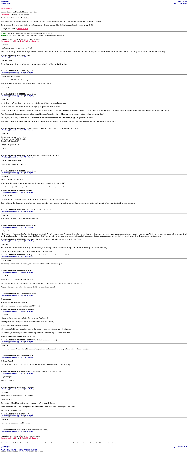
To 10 (22, 431)
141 (31, 41)
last (38, 41)
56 (1, 356)
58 (1, 387)
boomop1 (30, 270)
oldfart (29, 371)
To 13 (22, 342)
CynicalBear (31, 71)
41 (1, 55)
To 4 (21, 256)
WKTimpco (31, 155)
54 (1, 309)
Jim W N (30, 356)
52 (1, 270)
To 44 (22, 295)
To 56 (22, 416)
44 (1, 128)
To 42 (22, 173)
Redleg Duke (31, 255)
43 (1, 94)
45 (1, 155)
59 (1, 414)
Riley (28, 210)
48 (1, 210)
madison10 (30, 387)
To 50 (22, 311)
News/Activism (182, 1)
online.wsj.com (22, 29)
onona (29, 94)
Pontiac (29, 190)
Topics (176, 3)
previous (7, 41)
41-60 (21, 41)
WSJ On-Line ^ (5, 14)
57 (1, 371)
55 (1, 340)
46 (1, 171)
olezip (29, 55)
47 (1, 190)
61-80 (26, 41)
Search (9, 3)
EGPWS (30, 340)
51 (1, 255)
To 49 (22, 373)
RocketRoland (31, 225)
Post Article (183, 3)
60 (1, 430)
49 (1, 225)
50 (1, 239)
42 (1, 71)
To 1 (21, 57)
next (34, 41)
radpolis (29, 128)
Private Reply (14, 57)
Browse (3, 3)
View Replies (28, 57)
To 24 (22, 192)
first (2, 41)
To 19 (22, 389)
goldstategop (31, 239)
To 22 (22, 96)
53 (1, 294)
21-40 (16, 41)
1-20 (11, 41)
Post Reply (5, 57)
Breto (29, 430)
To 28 (22, 72)
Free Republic (5, 1)
